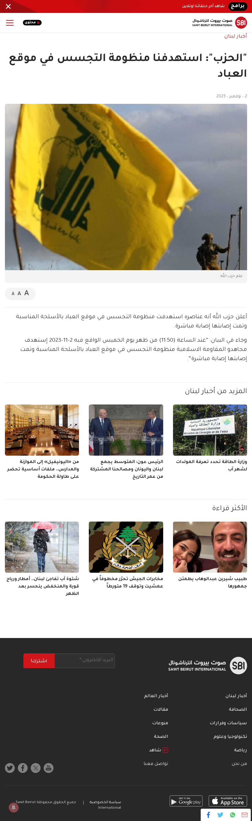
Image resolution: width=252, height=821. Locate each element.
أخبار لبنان (235, 36)
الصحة (161, 737)
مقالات (160, 710)
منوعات (160, 723)
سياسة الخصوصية (105, 803)
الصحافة (238, 710)
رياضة (240, 750)
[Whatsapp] (232, 815)
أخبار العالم (156, 696)
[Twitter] (220, 815)
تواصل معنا (156, 764)
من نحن (239, 764)
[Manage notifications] (13, 807)
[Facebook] (208, 815)
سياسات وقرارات (228, 723)
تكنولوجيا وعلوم (230, 737)
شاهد (156, 750)
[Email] (244, 815)
